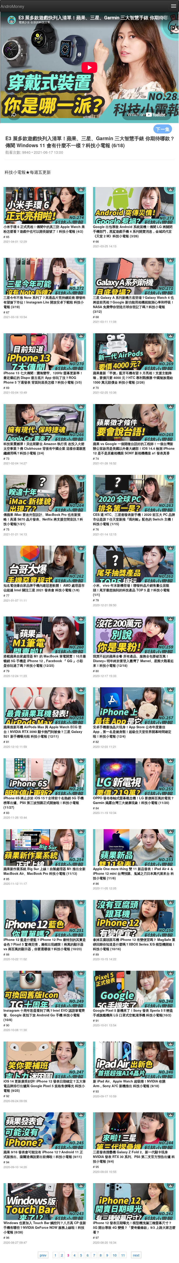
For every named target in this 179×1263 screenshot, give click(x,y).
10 (115, 1255)
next (136, 1255)
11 (123, 1255)
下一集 (163, 129)
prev (43, 1255)
